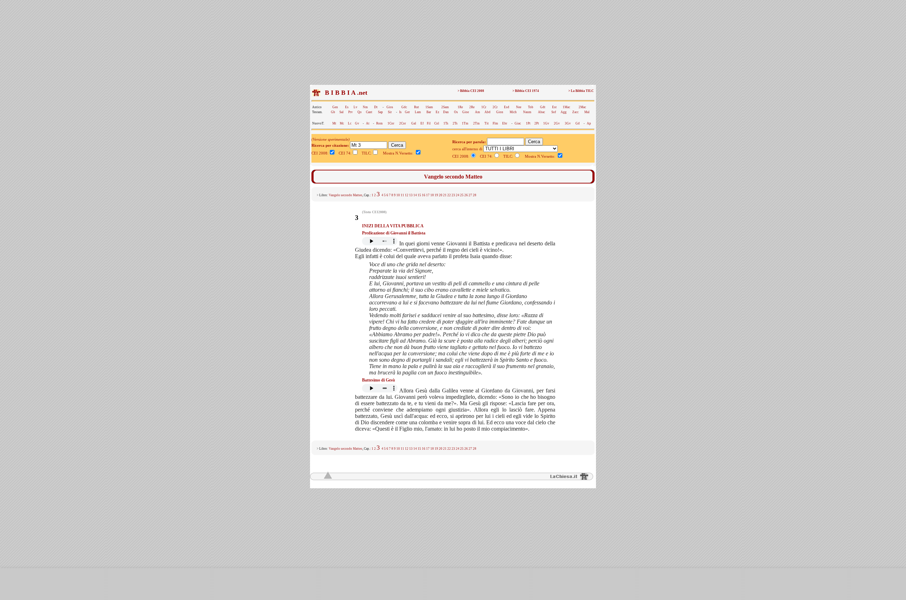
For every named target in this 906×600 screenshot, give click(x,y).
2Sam (445, 107)
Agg (564, 112)
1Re (460, 107)
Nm (365, 107)
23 (453, 195)
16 (423, 195)
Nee (518, 107)
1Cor (391, 123)
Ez (437, 112)
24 (457, 195)
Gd (577, 123)
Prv (350, 112)
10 (398, 195)
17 (428, 195)
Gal (413, 123)
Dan (446, 112)
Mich (513, 112)
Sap (380, 112)
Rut (416, 107)
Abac (541, 112)
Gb (333, 112)
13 (411, 195)
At (367, 123)
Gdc (404, 107)
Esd (506, 107)
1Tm (465, 123)
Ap (589, 123)
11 (402, 195)
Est (554, 107)
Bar (428, 112)
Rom (379, 123)
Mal (587, 112)
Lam (418, 112)
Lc (349, 123)
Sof (553, 112)
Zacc (575, 112)
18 (432, 195)
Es (347, 107)
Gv (357, 123)
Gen (335, 107)
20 (440, 195)
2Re (472, 107)
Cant (369, 112)
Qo (359, 112)
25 (462, 195)
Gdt (542, 107)
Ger (407, 112)
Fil (429, 123)
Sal (341, 112)
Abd (487, 112)
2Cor (402, 123)
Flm (495, 123)
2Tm (476, 123)
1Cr (483, 107)
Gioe (465, 112)
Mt (334, 123)
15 (419, 195)
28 (474, 195)
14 (415, 195)
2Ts (455, 123)
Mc (342, 123)
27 (470, 195)
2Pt (536, 123)
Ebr (504, 123)
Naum (527, 112)
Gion (499, 112)
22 (449, 195)
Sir (390, 112)
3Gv (568, 123)
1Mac (566, 107)
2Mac (582, 107)
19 (436, 195)
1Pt (528, 123)
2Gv (557, 123)
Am (477, 112)
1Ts (445, 123)
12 (406, 195)
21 (445, 195)
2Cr (495, 107)
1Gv (546, 123)
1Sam (429, 107)
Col (436, 123)
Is (400, 112)
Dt (376, 107)
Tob (530, 107)
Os (456, 112)
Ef (422, 123)
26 (466, 195)
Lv (355, 107)
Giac (518, 123)
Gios (389, 107)
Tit (486, 123)
